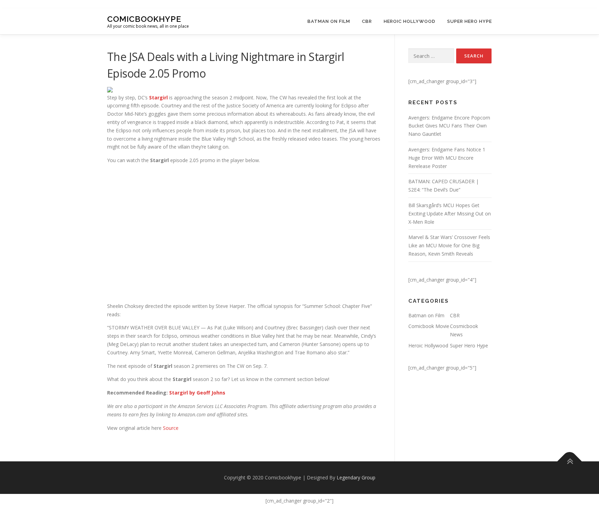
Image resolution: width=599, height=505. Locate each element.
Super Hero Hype (469, 21)
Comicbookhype (144, 18)
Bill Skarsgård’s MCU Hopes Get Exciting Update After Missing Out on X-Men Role (449, 213)
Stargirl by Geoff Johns (197, 392)
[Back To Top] (569, 461)
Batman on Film (328, 21)
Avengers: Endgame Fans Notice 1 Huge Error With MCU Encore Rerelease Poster (446, 157)
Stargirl (158, 97)
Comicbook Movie (428, 326)
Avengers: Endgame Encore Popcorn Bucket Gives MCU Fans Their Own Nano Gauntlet (449, 126)
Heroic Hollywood (409, 21)
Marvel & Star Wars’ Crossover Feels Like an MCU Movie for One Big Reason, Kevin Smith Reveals (449, 245)
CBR (367, 21)
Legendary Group (356, 477)
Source (171, 428)
